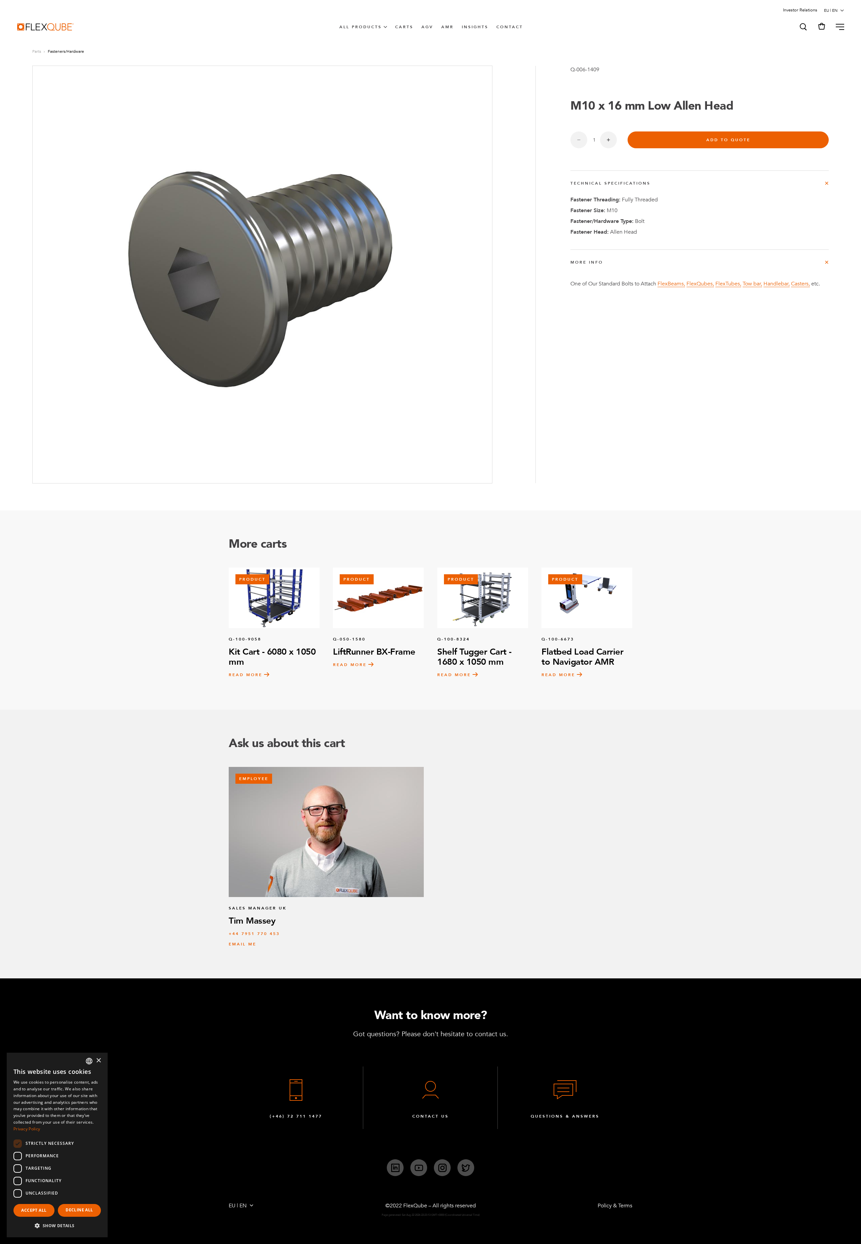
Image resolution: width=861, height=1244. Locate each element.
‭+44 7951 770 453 (254, 933)
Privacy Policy (26, 1129)
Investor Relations (800, 10)
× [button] (98, 1060)
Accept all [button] (33, 1210)
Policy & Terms (615, 1205)
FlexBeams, (671, 283)
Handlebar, (776, 283)
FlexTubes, (728, 283)
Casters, (800, 283)
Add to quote (728, 140)
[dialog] (57, 1145)
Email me (242, 944)
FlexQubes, (700, 283)
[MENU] (837, 27)
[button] (802, 27)
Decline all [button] (79, 1210)
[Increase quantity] (608, 139)
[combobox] (89, 1061)
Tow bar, (752, 283)
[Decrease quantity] (578, 139)
